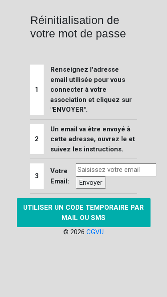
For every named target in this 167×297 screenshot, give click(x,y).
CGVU (95, 232)
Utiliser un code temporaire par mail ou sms (83, 212)
